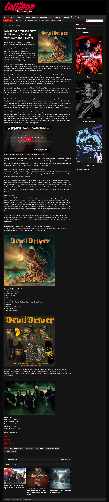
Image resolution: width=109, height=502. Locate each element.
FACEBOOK (7, 437)
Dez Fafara (39, 448)
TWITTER (7, 441)
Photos (19, 17)
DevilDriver (29, 448)
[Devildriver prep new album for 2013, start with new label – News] (15, 482)
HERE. (46, 154)
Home (6, 17)
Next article (65, 459)
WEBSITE (7, 435)
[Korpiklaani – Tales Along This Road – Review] (61, 488)
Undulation (89, 165)
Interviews (44, 17)
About (66, 17)
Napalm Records (11, 451)
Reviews (35, 17)
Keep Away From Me (52, 448)
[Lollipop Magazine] (19, 8)
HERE (48, 373)
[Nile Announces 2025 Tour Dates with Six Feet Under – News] (38, 488)
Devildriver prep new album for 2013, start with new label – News (14, 487)
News (13, 17)
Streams (27, 17)
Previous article (11, 459)
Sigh (89, 77)
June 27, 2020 (10, 26)
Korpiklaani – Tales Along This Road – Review (60, 491)
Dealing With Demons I (16, 448)
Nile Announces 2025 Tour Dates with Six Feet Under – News (36, 492)
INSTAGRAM (8, 439)
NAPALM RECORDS (10, 443)
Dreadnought (89, 121)
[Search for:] (94, 20)
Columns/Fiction (56, 17)
